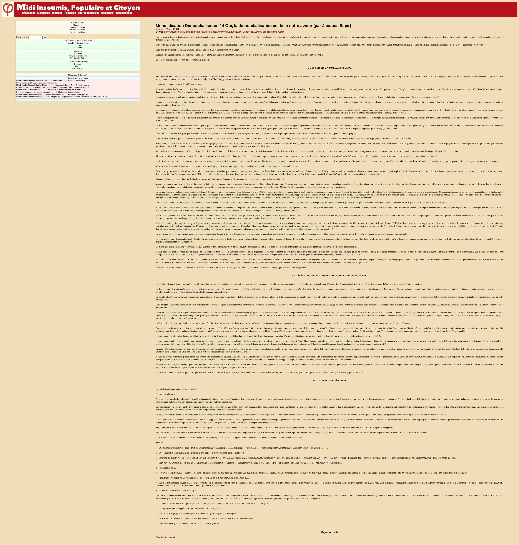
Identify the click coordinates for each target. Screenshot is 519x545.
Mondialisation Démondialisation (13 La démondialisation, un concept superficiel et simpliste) (52, 94)
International (78, 48)
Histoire (78, 45)
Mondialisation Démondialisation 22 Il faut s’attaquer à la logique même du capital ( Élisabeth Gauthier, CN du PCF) (61, 97)
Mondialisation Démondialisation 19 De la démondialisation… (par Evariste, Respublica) (50, 81)
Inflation (78, 66)
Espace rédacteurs (77, 32)
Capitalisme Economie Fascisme (78, 40)
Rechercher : (22, 37)
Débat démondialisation (78, 61)
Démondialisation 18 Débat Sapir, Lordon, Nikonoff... (36, 83)
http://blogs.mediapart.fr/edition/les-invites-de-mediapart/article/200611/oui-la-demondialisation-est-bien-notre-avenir (224, 31)
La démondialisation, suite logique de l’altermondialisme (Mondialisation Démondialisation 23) (52, 87)
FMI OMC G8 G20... (78, 58)
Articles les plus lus (78, 30)
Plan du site (77, 25)
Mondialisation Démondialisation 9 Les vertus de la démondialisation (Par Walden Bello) (50, 90)
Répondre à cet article (166, 537)
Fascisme (78, 54)
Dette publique (77, 69)
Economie (78, 51)
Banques (77, 64)
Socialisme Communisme (78, 43)
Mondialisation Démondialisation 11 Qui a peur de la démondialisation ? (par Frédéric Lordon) (52, 85)
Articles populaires (78, 27)
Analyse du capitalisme (78, 56)
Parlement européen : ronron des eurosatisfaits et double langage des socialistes (48, 92)
